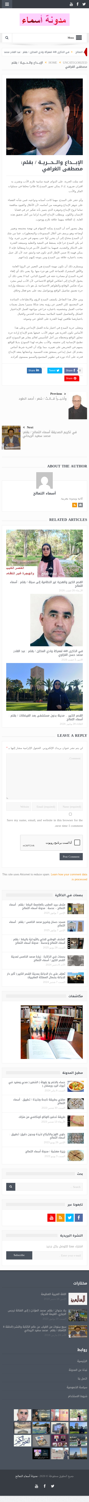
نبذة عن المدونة (78, 1369)
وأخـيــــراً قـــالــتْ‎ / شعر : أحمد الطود (42, 399)
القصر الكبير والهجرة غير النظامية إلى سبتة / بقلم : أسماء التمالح (46, 584)
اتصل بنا (82, 1378)
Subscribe (19, 1255)
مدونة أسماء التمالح (26, 1476)
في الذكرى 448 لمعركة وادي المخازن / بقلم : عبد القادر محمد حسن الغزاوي (47, 52)
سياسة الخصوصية (77, 1387)
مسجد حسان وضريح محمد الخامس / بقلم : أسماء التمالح (37, 923)
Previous (56, 394)
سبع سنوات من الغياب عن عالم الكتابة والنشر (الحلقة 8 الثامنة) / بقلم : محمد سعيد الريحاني (34, 1328)
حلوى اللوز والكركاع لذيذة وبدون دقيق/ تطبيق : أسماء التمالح (37, 1136)
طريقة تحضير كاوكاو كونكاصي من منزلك (42, 1116)
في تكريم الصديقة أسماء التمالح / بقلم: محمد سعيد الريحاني (50, 434)
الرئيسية (82, 1361)
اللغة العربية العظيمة (53, 1294)
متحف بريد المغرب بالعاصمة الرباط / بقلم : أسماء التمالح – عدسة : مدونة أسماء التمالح (37, 906)
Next (30, 427)
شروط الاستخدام (77, 1396)
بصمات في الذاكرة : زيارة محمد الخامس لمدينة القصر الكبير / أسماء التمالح (38, 958)
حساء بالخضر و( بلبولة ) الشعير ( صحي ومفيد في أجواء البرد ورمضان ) (36, 1084)
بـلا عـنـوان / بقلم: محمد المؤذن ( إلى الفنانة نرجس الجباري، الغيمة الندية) (37, 1312)
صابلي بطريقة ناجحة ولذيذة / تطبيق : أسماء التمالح (39, 1101)
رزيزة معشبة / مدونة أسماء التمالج (45, 1151)
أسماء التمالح (44, 493)
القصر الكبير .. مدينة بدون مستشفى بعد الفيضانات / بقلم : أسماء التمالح (46, 717)
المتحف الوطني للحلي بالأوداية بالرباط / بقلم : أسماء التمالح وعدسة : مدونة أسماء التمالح (38, 941)
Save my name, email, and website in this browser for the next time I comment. (45, 823)
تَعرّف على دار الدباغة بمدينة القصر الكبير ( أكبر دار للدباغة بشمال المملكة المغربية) (36, 975)
